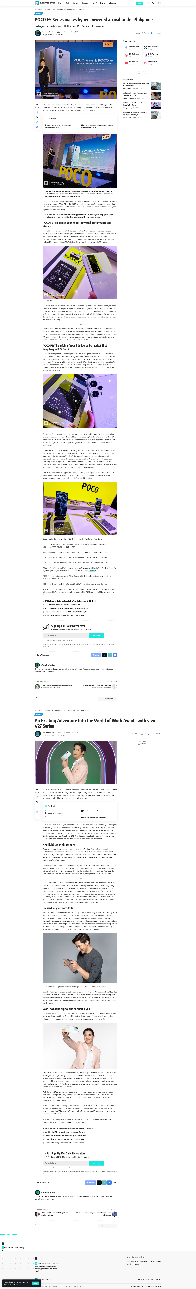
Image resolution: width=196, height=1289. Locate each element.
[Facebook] (132, 47)
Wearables (131, 98)
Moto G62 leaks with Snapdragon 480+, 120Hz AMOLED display (66, 612)
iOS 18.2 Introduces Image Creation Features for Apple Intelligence (67, 608)
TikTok (77, 1122)
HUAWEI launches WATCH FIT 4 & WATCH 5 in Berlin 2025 (64, 615)
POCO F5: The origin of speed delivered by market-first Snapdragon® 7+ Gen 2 (97, 126)
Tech (129, 117)
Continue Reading (8, 1234)
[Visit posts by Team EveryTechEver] (37, 665)
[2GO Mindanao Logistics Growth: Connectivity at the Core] (156, 105)
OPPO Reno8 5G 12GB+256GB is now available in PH (62, 605)
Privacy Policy (99, 644)
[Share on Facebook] (142, 33)
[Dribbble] (152, 62)
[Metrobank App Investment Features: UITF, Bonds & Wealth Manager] (156, 115)
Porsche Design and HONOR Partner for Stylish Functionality (65, 1136)
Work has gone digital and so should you (94, 817)
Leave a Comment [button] (108, 698)
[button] (35, 1283)
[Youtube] (132, 62)
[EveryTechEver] (45, 3)
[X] (152, 47)
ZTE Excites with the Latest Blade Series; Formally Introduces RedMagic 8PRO (71, 601)
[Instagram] (152, 55)
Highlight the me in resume (55, 813)
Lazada (68, 1122)
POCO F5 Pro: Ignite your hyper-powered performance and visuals (58, 126)
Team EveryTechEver (48, 32)
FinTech (125, 117)
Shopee (92, 571)
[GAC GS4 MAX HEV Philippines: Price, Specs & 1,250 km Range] (156, 86)
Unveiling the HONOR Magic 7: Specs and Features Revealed (65, 1132)
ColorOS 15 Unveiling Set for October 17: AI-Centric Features (65, 1143)
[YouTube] (151, 1279)
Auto (124, 88)
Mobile (38, 13)
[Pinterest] (132, 55)
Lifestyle (129, 88)
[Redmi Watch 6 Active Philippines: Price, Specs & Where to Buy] (156, 96)
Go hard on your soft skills (90, 811)
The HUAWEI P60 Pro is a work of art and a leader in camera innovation (69, 1128)
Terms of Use (14, 1284)
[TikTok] (160, 1279)
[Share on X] (145, 33)
